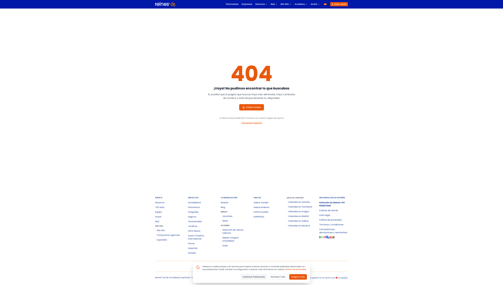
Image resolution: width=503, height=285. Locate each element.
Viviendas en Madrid (298, 216)
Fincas (191, 243)
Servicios (260, 4)
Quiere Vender (261, 202)
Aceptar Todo (298, 277)
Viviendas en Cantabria (300, 206)
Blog (223, 207)
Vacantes (227, 216)
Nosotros (159, 202)
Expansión (162, 239)
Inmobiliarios (194, 202)
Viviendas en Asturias (299, 202)
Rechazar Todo (278, 277)
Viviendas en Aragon (298, 211)
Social (158, 216)
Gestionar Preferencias (254, 277)
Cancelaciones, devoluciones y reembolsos (333, 231)
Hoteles (192, 252)
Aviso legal (324, 215)
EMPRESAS (259, 216)
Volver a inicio (253, 107)
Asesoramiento (261, 207)
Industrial (192, 248)
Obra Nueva (194, 230)
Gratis (314, 4)
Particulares (232, 4)
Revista (224, 202)
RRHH (225, 220)
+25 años (159, 207)
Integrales (193, 212)
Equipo (158, 212)
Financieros (194, 207)
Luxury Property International (196, 237)
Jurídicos (192, 226)
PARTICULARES (261, 212)
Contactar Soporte (251, 122)
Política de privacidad (330, 219)
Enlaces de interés (328, 210)
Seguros (192, 216)
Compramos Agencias (168, 235)
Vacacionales (195, 221)
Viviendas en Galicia (298, 220)
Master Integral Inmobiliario (230, 239)
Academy (300, 4)
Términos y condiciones (331, 224)
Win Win (284, 4)
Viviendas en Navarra (299, 225)
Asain (225, 245)
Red (273, 4)
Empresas (247, 4)
